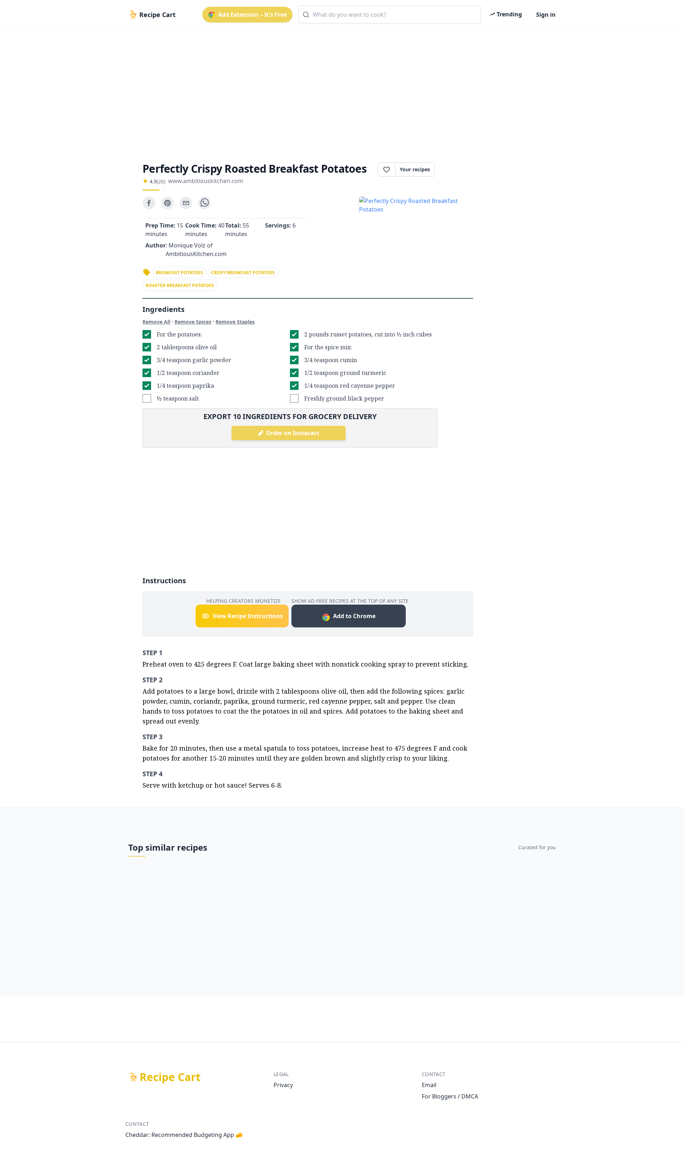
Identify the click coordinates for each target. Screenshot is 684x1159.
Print (457, 169)
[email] (186, 203)
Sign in (546, 15)
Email (429, 1085)
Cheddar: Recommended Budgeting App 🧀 (184, 1135)
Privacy (283, 1085)
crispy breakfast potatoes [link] (243, 273)
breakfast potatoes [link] (179, 273)
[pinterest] (167, 203)
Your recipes (415, 169)
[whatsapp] (204, 203)
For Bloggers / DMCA (450, 1096)
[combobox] (389, 15)
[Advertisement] (339, 90)
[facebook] (148, 203)
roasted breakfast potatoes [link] (180, 285)
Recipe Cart (170, 1077)
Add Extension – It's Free (252, 15)
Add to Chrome (354, 616)
